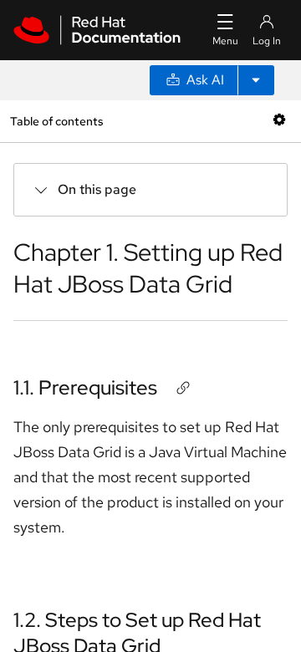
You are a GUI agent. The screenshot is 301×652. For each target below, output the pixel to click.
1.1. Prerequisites (85, 387)
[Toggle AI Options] (255, 80)
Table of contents (56, 121)
